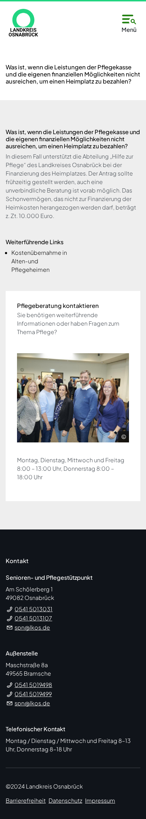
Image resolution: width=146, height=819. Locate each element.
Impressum (100, 800)
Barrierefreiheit (26, 800)
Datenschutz (65, 800)
